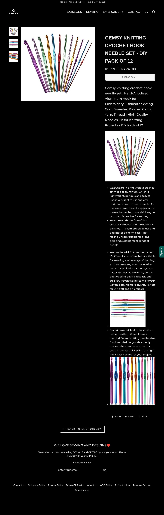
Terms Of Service (75, 485)
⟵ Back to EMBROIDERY (82, 429)
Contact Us (19, 485)
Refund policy (122, 485)
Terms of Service (142, 485)
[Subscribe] (104, 470)
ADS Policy (106, 485)
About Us (92, 485)
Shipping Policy (36, 485)
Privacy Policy (55, 485)
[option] (13, 31)
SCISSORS (74, 11)
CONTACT (135, 11)
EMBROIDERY (113, 11)
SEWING (92, 11)
